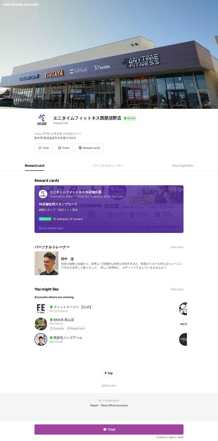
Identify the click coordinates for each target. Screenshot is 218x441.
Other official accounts (114, 405)
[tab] (34, 166)
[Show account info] (129, 118)
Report (94, 405)
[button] (63, 148)
